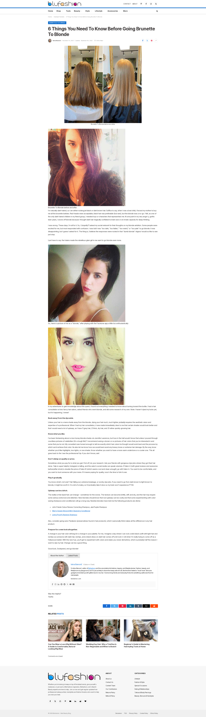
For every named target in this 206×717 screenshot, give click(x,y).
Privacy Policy (133, 713)
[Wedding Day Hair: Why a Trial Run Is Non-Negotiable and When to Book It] (103, 630)
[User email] (73, 584)
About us (108, 679)
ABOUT (135, 4)
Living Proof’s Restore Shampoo (64, 515)
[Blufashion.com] (64, 4)
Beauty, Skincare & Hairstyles (144, 696)
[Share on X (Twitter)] (147, 41)
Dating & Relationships (142, 689)
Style (87, 11)
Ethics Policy (154, 713)
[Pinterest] (61, 584)
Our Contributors (111, 689)
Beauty (77, 11)
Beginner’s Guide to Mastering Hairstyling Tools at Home (136, 645)
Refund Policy (110, 696)
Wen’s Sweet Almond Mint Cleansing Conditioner (71, 511)
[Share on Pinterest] (152, 41)
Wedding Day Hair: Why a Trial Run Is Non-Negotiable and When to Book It (101, 645)
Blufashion (91, 568)
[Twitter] (67, 584)
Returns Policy (110, 692)
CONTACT (127, 4)
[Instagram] (55, 584)
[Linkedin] (58, 584)
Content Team (110, 686)
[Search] (157, 11)
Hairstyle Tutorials (59, 17)
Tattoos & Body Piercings (143, 692)
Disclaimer (118, 713)
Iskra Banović (57, 40)
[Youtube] (70, 584)
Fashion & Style (139, 682)
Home (50, 11)
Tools (68, 11)
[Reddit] (64, 584)
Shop (58, 11)
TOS (125, 713)
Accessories (113, 11)
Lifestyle (98, 11)
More (125, 11)
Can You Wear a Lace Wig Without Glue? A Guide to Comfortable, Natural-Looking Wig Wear (65, 646)
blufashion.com (76, 579)
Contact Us (109, 682)
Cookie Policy (144, 713)
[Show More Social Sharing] (156, 41)
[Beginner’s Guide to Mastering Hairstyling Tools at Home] (141, 630)
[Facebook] (52, 584)
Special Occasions (141, 686)
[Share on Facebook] (143, 41)
